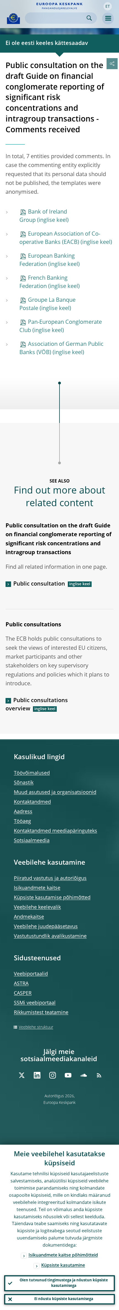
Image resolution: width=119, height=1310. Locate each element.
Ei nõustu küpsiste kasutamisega (63, 1299)
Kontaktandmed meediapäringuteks (55, 831)
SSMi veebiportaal (35, 1003)
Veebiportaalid (31, 974)
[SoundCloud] (83, 1075)
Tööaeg (22, 821)
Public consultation (39, 584)
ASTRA (21, 983)
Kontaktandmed (32, 802)
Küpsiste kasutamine (63, 1265)
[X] (21, 1075)
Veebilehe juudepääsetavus (46, 926)
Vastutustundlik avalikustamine (50, 936)
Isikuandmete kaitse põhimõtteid (63, 1255)
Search (89, 18)
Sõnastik (23, 782)
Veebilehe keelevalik (37, 907)
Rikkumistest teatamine (41, 1012)
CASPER (23, 993)
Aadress (23, 811)
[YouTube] (68, 1075)
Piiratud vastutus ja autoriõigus (50, 878)
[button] (108, 6)
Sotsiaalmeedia (32, 840)
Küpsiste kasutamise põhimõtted (52, 897)
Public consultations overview (37, 705)
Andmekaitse (29, 917)
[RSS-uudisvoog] (99, 1075)
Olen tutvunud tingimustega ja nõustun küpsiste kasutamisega (64, 1283)
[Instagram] (52, 1075)
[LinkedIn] (37, 1075)
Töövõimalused (32, 773)
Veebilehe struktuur (36, 1027)
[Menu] (108, 18)
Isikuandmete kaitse (37, 888)
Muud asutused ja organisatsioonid (55, 792)
